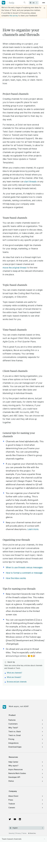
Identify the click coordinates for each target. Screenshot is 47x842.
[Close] (44, 8)
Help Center (13, 762)
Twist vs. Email (14, 735)
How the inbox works (16, 578)
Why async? (13, 766)
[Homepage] (4, 707)
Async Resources (15, 769)
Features (12, 720)
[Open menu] (43, 2)
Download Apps (14, 747)
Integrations (13, 743)
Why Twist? (13, 728)
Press (10, 800)
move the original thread (14, 267)
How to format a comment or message (24, 573)
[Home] (8, 2)
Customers (12, 724)
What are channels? (14, 673)
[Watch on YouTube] (14, 819)
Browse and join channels (17, 682)
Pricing (11, 739)
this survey (13, 16)
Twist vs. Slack (14, 731)
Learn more (32, 529)
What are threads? (14, 677)
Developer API (14, 777)
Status (11, 781)
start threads (30, 181)
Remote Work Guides (17, 773)
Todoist (11, 804)
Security (11, 833)
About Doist (13, 796)
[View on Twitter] (9, 819)
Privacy (18, 833)
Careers (11, 808)
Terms (24, 833)
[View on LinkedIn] (19, 819)
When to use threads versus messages (24, 567)
